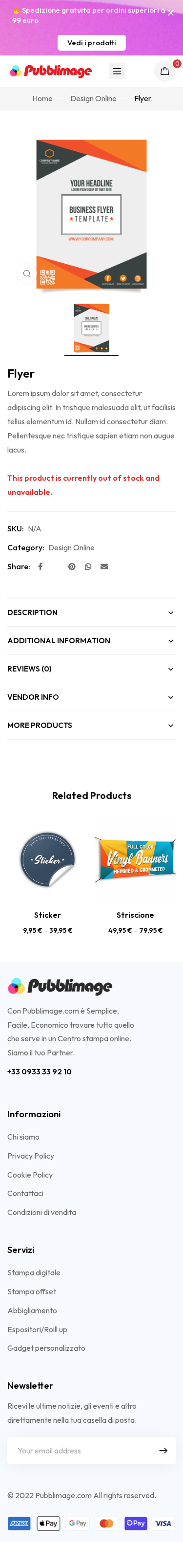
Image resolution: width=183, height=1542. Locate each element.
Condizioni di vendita (41, 1212)
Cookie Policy (30, 1174)
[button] (92, 43)
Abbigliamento (32, 1310)
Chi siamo (23, 1137)
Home (42, 98)
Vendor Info (33, 697)
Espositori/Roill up (37, 1329)
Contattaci (25, 1193)
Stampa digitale (34, 1272)
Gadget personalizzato (46, 1348)
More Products (39, 725)
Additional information (58, 640)
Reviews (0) (29, 668)
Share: (18, 566)
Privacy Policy (30, 1156)
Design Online (93, 98)
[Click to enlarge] (27, 273)
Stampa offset (31, 1291)
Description (32, 612)
